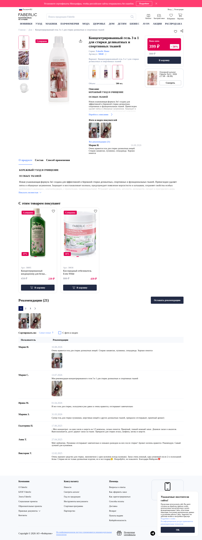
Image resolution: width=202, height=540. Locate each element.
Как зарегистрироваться (119, 496)
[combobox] (89, 17)
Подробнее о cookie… (169, 518)
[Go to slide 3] (38, 256)
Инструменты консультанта (76, 501)
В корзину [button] (39, 287)
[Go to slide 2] (37, 256)
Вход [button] (170, 9)
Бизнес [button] (134, 23)
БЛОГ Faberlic (24, 491)
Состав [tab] (39, 160)
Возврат (112, 510)
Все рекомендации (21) (99, 141)
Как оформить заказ (118, 491)
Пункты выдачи (116, 515)
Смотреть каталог (71, 491)
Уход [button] (38, 23)
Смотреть (170, 82)
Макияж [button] (51, 23)
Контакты (22, 515)
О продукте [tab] (25, 160)
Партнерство (69, 510)
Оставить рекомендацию (167, 300)
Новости (67, 487)
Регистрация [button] (179, 9)
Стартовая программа (73, 506)
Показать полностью (28, 192)
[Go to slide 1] (35, 256)
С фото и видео (70, 332)
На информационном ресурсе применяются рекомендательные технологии (84, 533)
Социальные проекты (27, 501)
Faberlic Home (102, 51)
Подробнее (144, 3)
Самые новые (45, 332)
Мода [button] (86, 23)
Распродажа (173, 23)
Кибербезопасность (117, 520)
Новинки (26, 23)
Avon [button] (146, 23)
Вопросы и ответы (117, 487)
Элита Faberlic (24, 496)
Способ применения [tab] (58, 160)
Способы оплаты (116, 501)
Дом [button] (111, 23)
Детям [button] (122, 23)
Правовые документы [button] (28, 511)
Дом (30, 29)
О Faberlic (22, 487)
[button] (101, 3)
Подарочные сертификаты (129, 533)
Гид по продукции (72, 496)
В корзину (164, 60)
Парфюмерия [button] (69, 23)
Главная (21, 29)
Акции (157, 23)
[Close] (156, 3)
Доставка (113, 506)
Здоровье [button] (99, 23)
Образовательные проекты (30, 506)
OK (178, 529)
